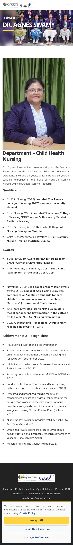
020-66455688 (31, 493)
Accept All (36, 520)
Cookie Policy (27, 513)
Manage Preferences (36, 537)
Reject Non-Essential (37, 529)
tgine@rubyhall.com (40, 498)
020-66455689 (52, 493)
